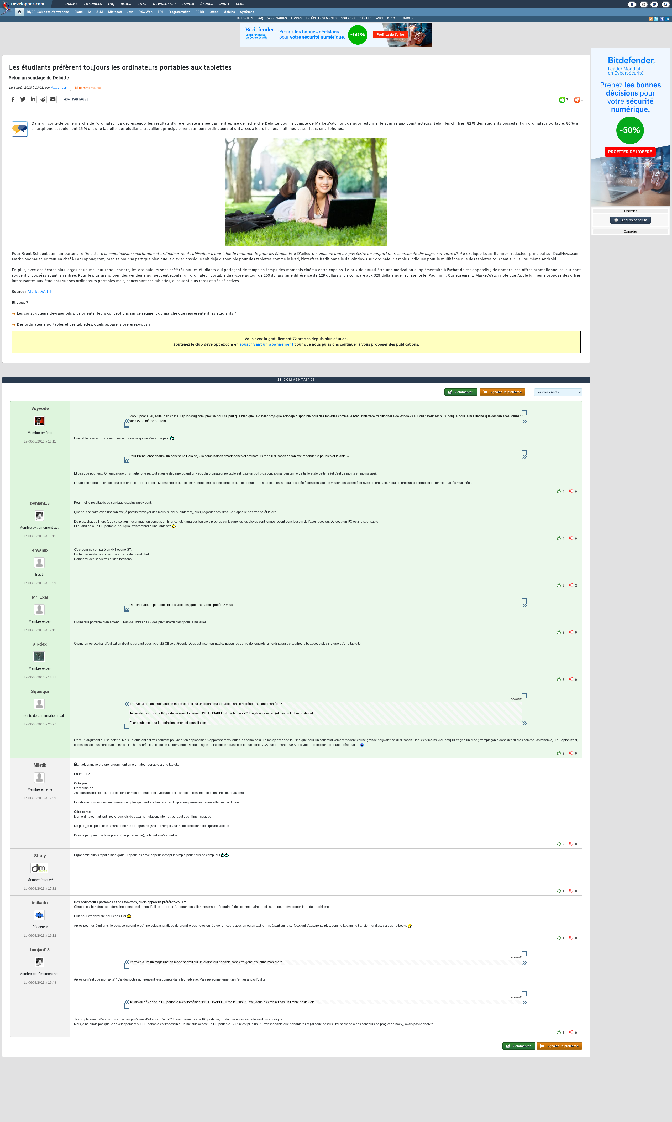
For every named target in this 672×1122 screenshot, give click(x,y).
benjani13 (40, 503)
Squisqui (40, 691)
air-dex (40, 644)
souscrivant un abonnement (266, 344)
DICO (391, 18)
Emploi (187, 4)
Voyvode (40, 408)
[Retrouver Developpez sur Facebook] (662, 19)
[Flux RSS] (651, 19)
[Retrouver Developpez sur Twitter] (656, 19)
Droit (224, 4)
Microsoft (115, 12)
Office (213, 12)
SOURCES (348, 18)
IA (89, 12)
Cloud (78, 12)
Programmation (179, 12)
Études (206, 4)
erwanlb (40, 550)
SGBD (200, 12)
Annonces (58, 88)
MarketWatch (40, 291)
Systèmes (247, 12)
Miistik (40, 765)
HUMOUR (406, 18)
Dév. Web (146, 12)
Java (130, 12)
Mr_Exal (40, 597)
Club (239, 4)
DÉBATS (365, 18)
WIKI (379, 18)
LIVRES (296, 18)
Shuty (40, 856)
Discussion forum (632, 220)
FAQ (111, 4)
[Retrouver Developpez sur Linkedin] (667, 19)
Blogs (126, 4)
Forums (70, 4)
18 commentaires (88, 88)
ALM (99, 12)
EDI (160, 12)
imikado (40, 902)
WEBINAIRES (277, 18)
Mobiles (229, 12)
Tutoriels (92, 4)
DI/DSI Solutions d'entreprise (48, 12)
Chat (142, 4)
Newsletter (164, 4)
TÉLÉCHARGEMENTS (321, 18)
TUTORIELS (244, 18)
